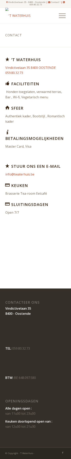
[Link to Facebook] (63, 453)
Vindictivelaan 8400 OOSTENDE (30, 67)
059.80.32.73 (35, 4)
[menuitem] (60, 16)
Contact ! (55, 2)
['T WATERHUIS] (29, 16)
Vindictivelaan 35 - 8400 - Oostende (26, 2)
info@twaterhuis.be (19, 174)
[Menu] (60, 16)
